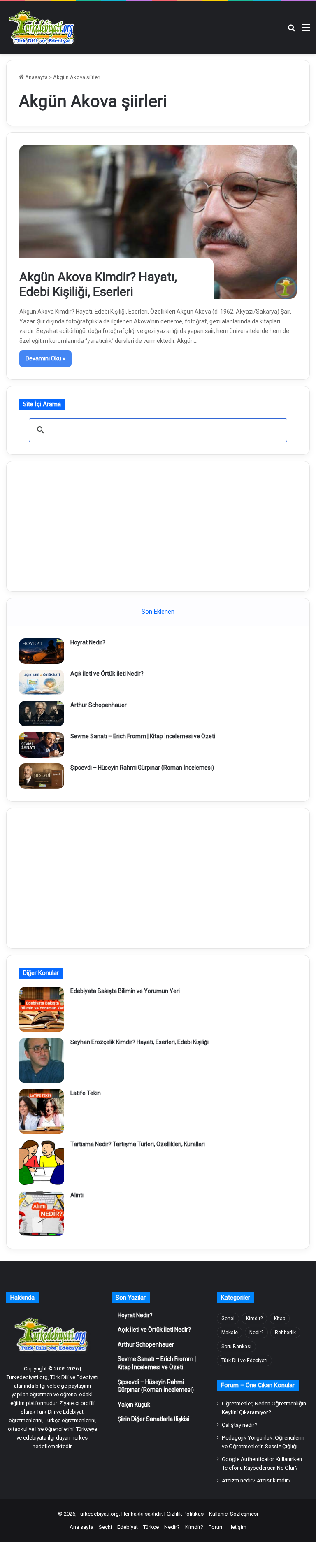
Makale (229, 1332)
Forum (216, 1527)
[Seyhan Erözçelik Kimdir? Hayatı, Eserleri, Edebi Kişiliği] (41, 1060)
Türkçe (151, 1527)
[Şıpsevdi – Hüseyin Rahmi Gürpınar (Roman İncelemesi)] (41, 776)
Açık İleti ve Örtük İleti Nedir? (107, 673)
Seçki (105, 1527)
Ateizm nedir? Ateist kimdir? (256, 1480)
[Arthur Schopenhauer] (41, 713)
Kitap (279, 1318)
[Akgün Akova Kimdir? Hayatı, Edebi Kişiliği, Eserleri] (158, 221)
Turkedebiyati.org (98, 1514)
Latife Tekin (85, 1093)
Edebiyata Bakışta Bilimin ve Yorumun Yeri (125, 991)
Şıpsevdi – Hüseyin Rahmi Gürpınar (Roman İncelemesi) (142, 767)
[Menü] (306, 30)
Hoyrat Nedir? (87, 642)
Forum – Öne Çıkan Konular (258, 1385)
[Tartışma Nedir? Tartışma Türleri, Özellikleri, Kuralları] (41, 1162)
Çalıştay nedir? (240, 1424)
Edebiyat (127, 1527)
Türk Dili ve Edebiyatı (244, 1360)
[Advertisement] (158, 525)
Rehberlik (285, 1332)
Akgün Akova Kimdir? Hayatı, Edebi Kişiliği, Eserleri (98, 284)
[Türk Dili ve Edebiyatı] (43, 27)
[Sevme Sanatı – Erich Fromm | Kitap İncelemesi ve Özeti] (41, 745)
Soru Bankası (236, 1346)
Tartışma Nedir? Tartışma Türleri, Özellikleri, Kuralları (137, 1144)
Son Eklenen (158, 611)
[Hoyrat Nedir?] (41, 651)
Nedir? (256, 1332)
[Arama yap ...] (291, 30)
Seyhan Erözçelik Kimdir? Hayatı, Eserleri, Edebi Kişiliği (139, 1042)
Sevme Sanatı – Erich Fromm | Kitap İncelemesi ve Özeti (142, 736)
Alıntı (77, 1195)
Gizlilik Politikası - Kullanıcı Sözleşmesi (212, 1514)
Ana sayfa (81, 1527)
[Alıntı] (41, 1213)
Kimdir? (254, 1318)
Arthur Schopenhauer (98, 705)
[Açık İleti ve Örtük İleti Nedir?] (41, 682)
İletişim (237, 1527)
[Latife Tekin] (41, 1111)
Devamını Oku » (45, 358)
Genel (228, 1318)
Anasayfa (36, 77)
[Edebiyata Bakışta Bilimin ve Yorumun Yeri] (41, 1009)
